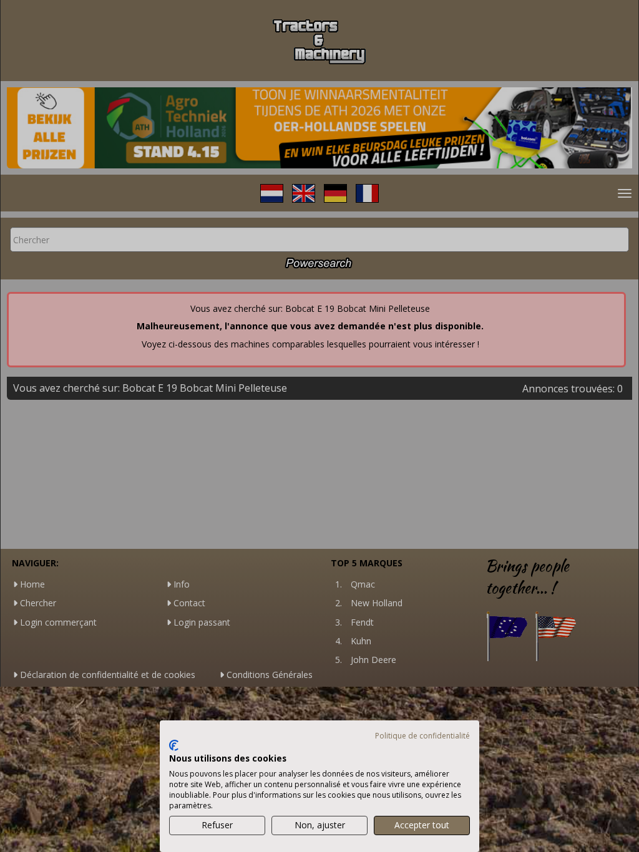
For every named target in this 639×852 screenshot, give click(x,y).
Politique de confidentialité (422, 735)
